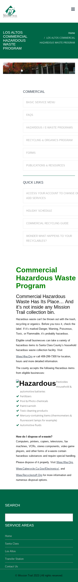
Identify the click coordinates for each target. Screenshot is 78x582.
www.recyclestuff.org (29, 475)
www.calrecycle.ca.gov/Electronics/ (37, 468)
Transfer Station (14, 558)
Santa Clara (12, 543)
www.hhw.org (24, 356)
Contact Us (11, 566)
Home (71, 33)
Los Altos (10, 551)
